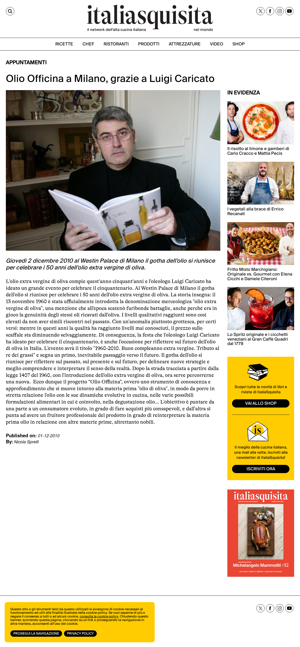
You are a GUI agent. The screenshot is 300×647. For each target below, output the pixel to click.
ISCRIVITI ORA (261, 469)
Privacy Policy (80, 633)
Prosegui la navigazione (36, 633)
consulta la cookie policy (99, 616)
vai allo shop (261, 403)
